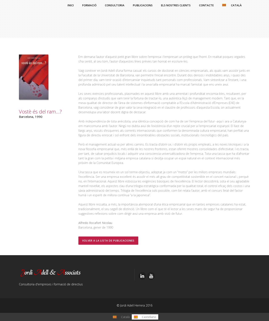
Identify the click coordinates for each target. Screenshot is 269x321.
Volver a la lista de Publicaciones (108, 240)
